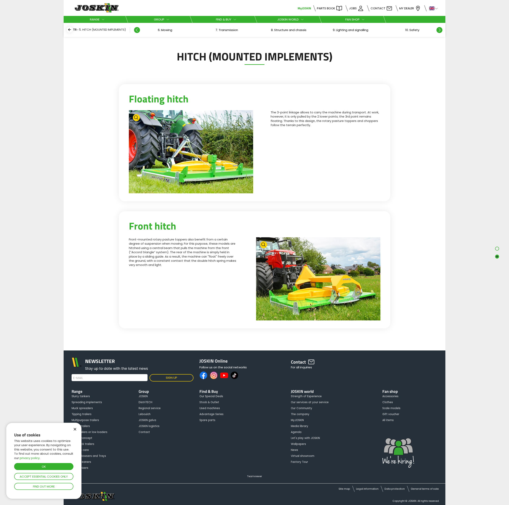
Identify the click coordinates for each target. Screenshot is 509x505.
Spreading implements (87, 402)
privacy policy (30, 458)
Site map (344, 489)
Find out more (44, 486)
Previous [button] (137, 30)
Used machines (209, 408)
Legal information (367, 489)
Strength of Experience (306, 396)
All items (388, 420)
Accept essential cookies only (44, 476)
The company (300, 414)
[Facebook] (203, 375)
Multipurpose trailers (85, 420)
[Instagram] (214, 375)
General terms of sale (425, 489)
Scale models (391, 408)
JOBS (353, 8)
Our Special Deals (211, 396)
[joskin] (96, 11)
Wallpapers (298, 444)
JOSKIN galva (147, 420)
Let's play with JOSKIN (305, 438)
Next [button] (439, 30)
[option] (165, 30)
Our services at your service (310, 402)
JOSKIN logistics (149, 426)
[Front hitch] (318, 279)
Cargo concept (82, 438)
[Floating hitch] (191, 152)
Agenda (296, 432)
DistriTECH (145, 402)
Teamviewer (254, 476)
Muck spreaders (82, 408)
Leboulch (145, 414)
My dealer (406, 8)
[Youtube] (224, 375)
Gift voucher (390, 414)
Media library (299, 426)
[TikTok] (234, 375)
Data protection (395, 489)
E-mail (78, 378)
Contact (378, 8)
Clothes (387, 402)
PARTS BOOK (326, 8)
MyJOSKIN (304, 8)
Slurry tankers (81, 396)
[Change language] (432, 8)
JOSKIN (143, 396)
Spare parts (207, 420)
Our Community (301, 408)
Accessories (390, 396)
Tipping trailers (81, 414)
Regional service (150, 408)
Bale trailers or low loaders (89, 432)
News (294, 450)
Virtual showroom (302, 456)
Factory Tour (299, 462)
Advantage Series (211, 414)
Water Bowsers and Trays (89, 456)
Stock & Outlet (209, 402)
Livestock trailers (83, 444)
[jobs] (398, 453)
